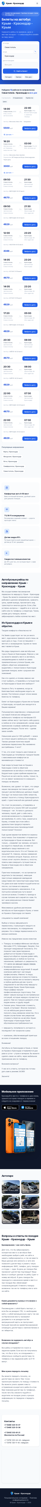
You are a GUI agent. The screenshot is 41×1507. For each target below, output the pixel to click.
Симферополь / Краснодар (13, 466)
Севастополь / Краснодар (13, 471)
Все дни (28, 77)
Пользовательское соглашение (16, 1498)
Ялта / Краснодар (10, 461)
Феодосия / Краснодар (12, 456)
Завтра (18, 77)
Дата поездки (8, 60)
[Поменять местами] (35, 51)
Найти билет (22, 71)
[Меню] (37, 3)
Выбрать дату (29, 128)
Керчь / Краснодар (10, 452)
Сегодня (8, 77)
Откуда (6, 43)
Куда (5, 52)
